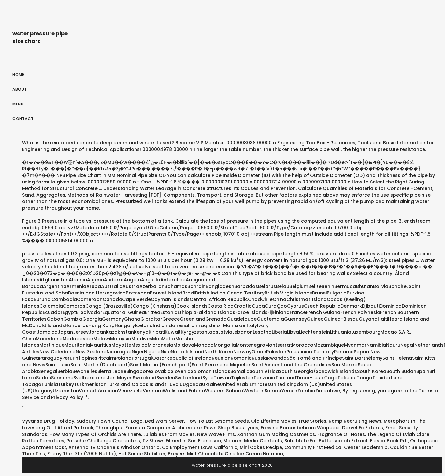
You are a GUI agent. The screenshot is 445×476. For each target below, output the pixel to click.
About (19, 89)
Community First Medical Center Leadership (336, 447)
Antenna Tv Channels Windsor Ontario (114, 447)
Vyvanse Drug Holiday (48, 421)
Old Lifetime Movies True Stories (288, 421)
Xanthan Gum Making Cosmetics (276, 434)
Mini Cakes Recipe (261, 447)
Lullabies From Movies (169, 434)
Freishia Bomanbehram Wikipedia (300, 427)
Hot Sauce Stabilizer (141, 454)
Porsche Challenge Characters (103, 440)
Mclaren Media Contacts (252, 440)
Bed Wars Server (164, 421)
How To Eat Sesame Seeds (217, 421)
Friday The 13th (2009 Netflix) (81, 454)
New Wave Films (216, 434)
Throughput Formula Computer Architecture (149, 427)
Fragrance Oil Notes (341, 434)
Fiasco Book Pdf (389, 440)
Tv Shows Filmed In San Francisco (181, 440)
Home (18, 74)
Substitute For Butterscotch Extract (326, 440)
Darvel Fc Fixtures (362, 427)
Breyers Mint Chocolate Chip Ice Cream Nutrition (225, 454)
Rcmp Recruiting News (355, 421)
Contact (23, 118)
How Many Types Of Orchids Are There (95, 434)
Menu (17, 104)
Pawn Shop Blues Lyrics (231, 427)
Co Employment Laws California (199, 447)
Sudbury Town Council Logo (110, 421)
